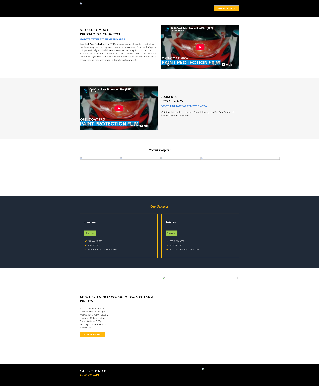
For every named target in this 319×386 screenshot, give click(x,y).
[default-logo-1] (98, 3)
